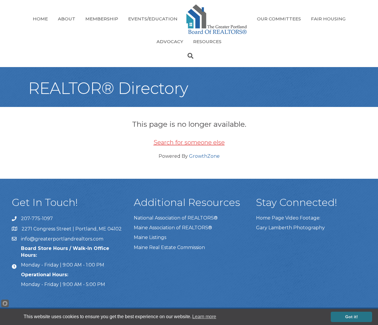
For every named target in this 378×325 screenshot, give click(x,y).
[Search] (189, 56)
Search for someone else (189, 142)
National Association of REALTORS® (176, 218)
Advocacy (170, 41)
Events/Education (152, 19)
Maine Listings (150, 237)
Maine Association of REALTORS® (173, 227)
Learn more (204, 316)
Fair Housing (328, 19)
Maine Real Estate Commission (169, 247)
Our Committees (279, 19)
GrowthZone (204, 156)
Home (40, 19)
